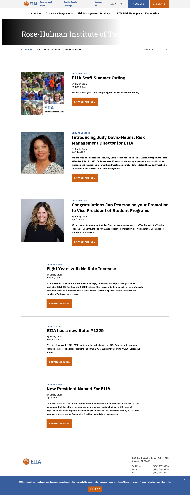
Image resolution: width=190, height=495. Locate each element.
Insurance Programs (58, 13)
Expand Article (84, 102)
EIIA (30, 4)
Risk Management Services (94, 13)
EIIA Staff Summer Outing (98, 78)
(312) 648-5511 (161, 472)
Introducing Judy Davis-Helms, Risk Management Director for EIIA (108, 140)
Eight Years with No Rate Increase (81, 268)
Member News (73, 49)
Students (159, 4)
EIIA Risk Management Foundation (138, 13)
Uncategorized (53, 49)
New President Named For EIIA (78, 388)
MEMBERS (138, 4)
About (34, 13)
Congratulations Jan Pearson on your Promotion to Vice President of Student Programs (120, 207)
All (38, 49)
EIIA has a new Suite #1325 (75, 330)
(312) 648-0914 (161, 469)
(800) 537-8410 (161, 466)
